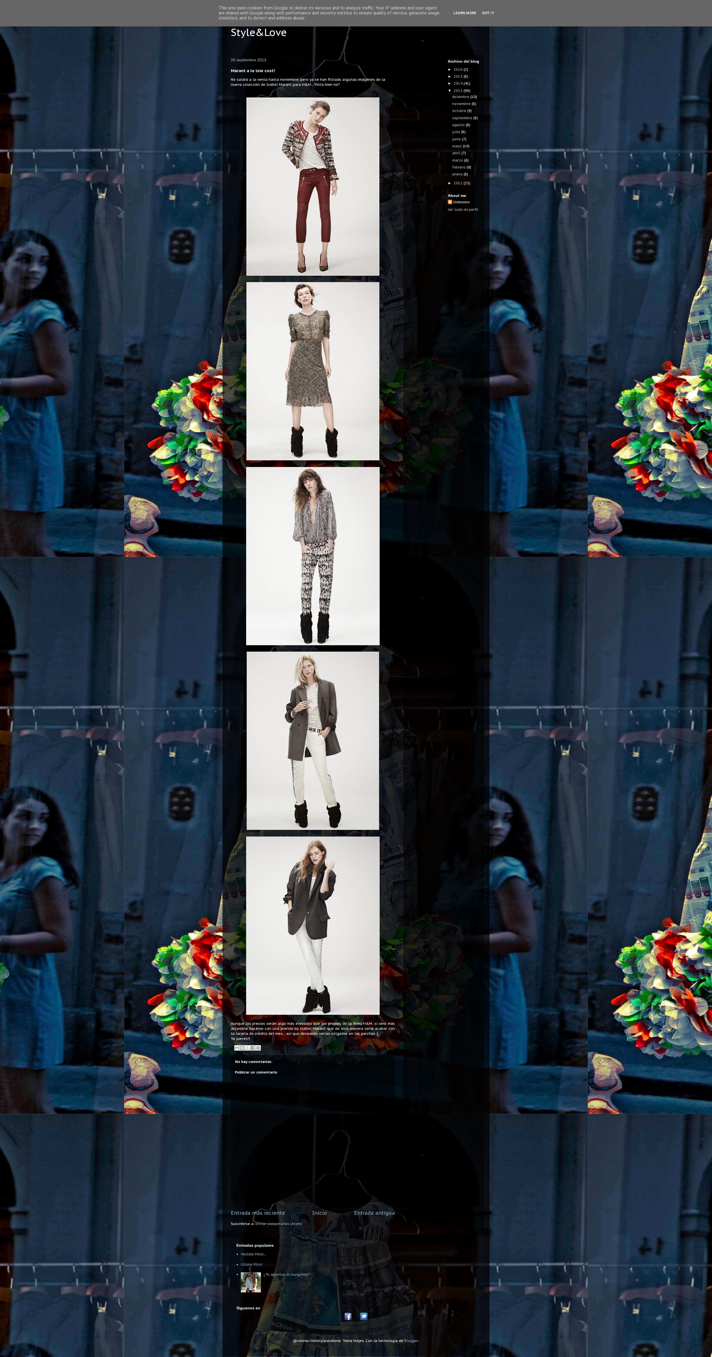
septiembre (462, 118)
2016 (459, 69)
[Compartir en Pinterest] (258, 1048)
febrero (459, 167)
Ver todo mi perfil (463, 209)
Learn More (464, 13)
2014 (459, 83)
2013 (459, 90)
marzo (458, 160)
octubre (459, 110)
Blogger (411, 1340)
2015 (459, 76)
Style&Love (259, 32)
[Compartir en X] (247, 1048)
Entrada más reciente (258, 1212)
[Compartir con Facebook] (253, 1048)
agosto (459, 125)
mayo (457, 146)
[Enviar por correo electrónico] (237, 1048)
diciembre (461, 96)
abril (456, 153)
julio (456, 131)
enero (458, 174)
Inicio (319, 1212)
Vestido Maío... (253, 1254)
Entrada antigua (374, 1212)
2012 (459, 183)
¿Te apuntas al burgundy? (287, 1274)
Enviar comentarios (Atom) (279, 1223)
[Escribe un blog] (242, 1048)
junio (457, 139)
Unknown (461, 202)
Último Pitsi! (251, 1264)
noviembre (462, 103)
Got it (488, 13)
